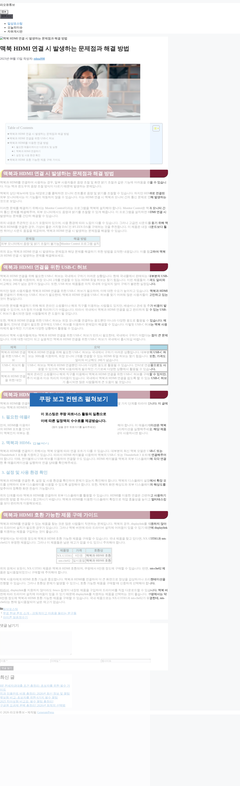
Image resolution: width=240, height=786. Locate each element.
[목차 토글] (154, 128)
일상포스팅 (15, 23)
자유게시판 (15, 31)
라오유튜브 (7, 4)
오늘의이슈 (15, 27)
